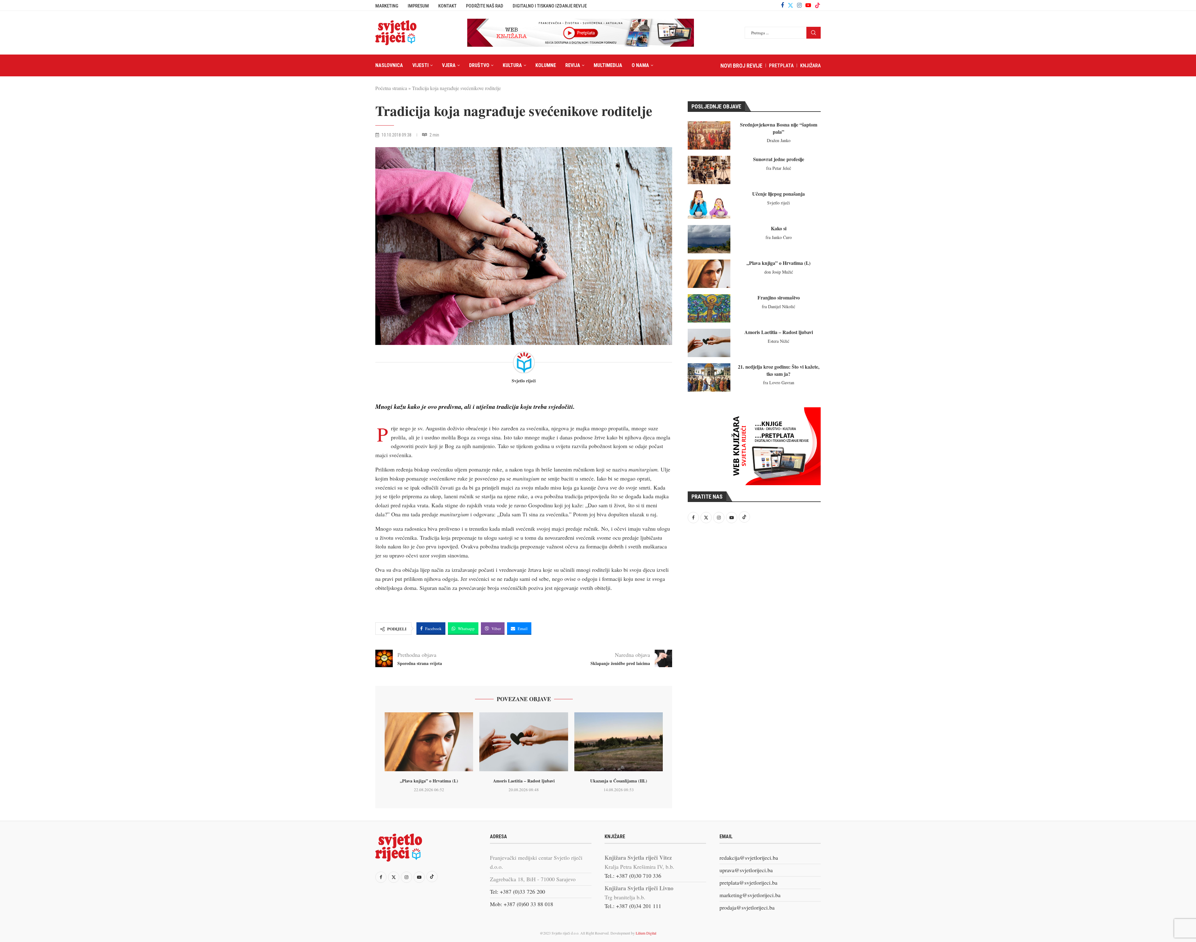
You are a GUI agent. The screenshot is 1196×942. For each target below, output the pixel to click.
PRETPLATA (781, 66)
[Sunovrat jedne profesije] (709, 170)
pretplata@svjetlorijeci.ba (748, 882)
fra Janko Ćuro (779, 237)
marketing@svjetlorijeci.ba (750, 895)
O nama (640, 65)
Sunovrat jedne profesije (778, 159)
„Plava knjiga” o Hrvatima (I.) (429, 780)
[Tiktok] (817, 5)
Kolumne (545, 65)
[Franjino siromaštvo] (709, 308)
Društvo (479, 65)
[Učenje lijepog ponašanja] (709, 204)
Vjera (449, 65)
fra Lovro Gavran (778, 382)
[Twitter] (790, 5)
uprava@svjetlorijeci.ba (746, 870)
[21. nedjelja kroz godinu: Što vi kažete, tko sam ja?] (709, 377)
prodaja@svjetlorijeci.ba (747, 907)
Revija (572, 65)
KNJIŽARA (810, 66)
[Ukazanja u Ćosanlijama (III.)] (618, 742)
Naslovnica (389, 65)
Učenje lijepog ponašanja (778, 193)
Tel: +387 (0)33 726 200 (517, 891)
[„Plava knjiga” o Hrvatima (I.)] (429, 742)
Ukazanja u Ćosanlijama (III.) (618, 780)
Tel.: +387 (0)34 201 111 (633, 906)
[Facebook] (782, 5)
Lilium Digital (646, 932)
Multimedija (608, 65)
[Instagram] (799, 5)
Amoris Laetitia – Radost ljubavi (524, 780)
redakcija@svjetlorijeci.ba (748, 857)
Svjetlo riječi (524, 381)
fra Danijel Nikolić (778, 306)
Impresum (418, 6)
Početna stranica (391, 88)
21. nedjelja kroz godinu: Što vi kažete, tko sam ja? (778, 370)
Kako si (778, 228)
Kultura (512, 65)
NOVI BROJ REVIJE (741, 65)
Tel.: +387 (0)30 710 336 (633, 875)
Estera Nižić (778, 341)
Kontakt (447, 6)
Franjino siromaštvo (778, 297)
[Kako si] (709, 239)
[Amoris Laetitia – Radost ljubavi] (523, 742)
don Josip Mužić (778, 272)
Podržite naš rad (484, 6)
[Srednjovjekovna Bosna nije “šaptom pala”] (709, 135)
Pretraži (813, 33)
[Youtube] (808, 5)
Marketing (386, 6)
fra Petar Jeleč (778, 168)
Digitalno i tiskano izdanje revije (550, 6)
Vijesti (420, 65)
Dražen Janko (778, 140)
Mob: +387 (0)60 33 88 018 (521, 904)
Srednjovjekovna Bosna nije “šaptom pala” (778, 128)
